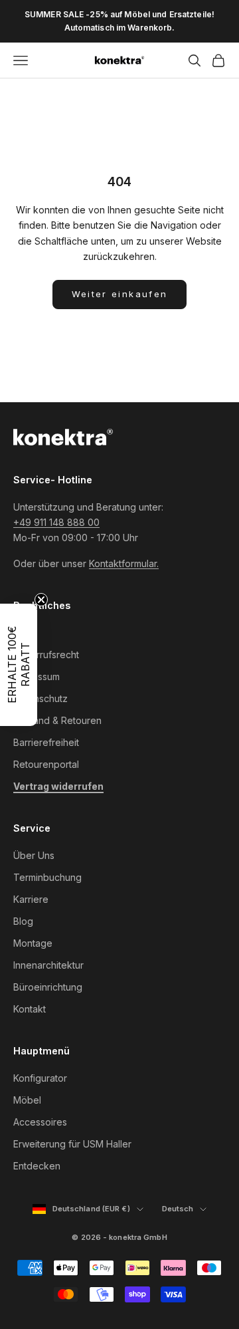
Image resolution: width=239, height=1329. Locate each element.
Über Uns (33, 855)
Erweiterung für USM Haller (72, 1143)
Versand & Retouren (57, 720)
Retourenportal (46, 764)
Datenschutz (40, 698)
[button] (18, 665)
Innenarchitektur (48, 965)
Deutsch (184, 1209)
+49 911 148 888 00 (56, 522)
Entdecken (36, 1165)
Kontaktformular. (124, 563)
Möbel (27, 1100)
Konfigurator (40, 1078)
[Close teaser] (41, 599)
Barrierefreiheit (46, 742)
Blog (23, 921)
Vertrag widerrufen (58, 786)
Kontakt (29, 1009)
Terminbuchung (47, 877)
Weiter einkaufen (119, 294)
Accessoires (40, 1122)
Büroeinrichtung (47, 987)
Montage (32, 943)
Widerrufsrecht (46, 654)
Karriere (30, 899)
